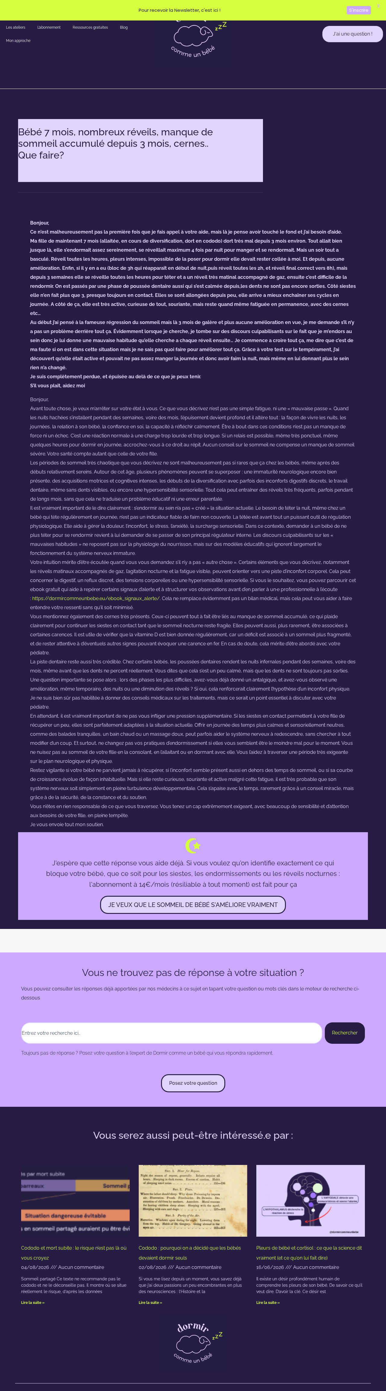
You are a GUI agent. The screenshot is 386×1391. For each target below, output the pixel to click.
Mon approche (18, 41)
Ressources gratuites (90, 27)
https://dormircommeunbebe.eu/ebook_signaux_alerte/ (96, 598)
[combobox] (171, 1032)
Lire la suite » (33, 1303)
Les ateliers (15, 27)
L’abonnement (49, 27)
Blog (124, 27)
